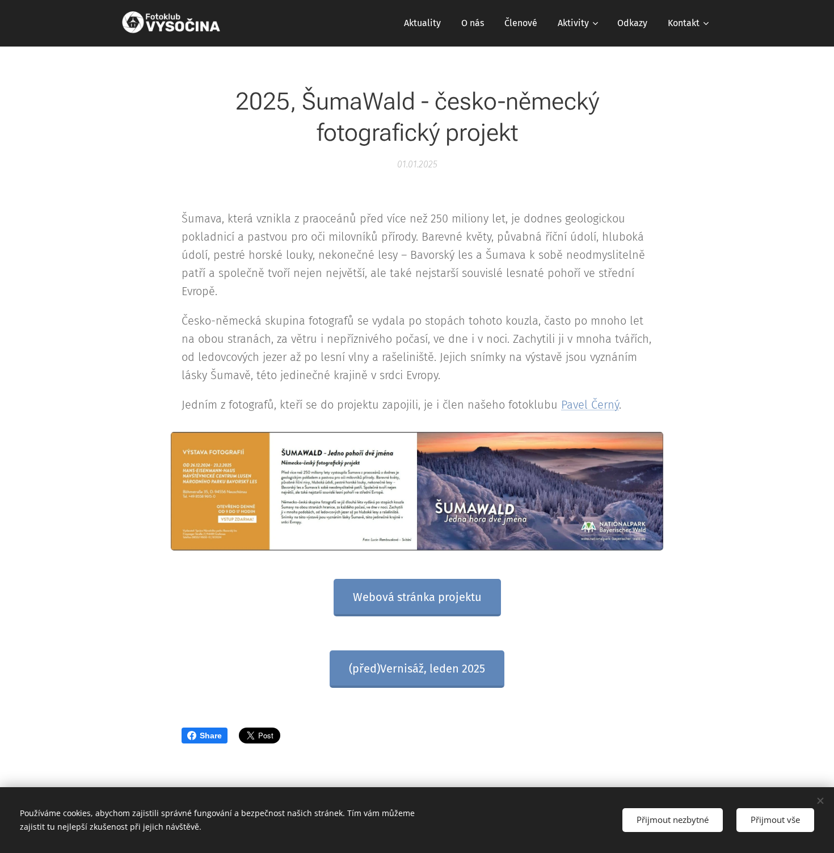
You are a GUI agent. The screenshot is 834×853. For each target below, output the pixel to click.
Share (211, 735)
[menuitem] (422, 23)
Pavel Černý (590, 404)
